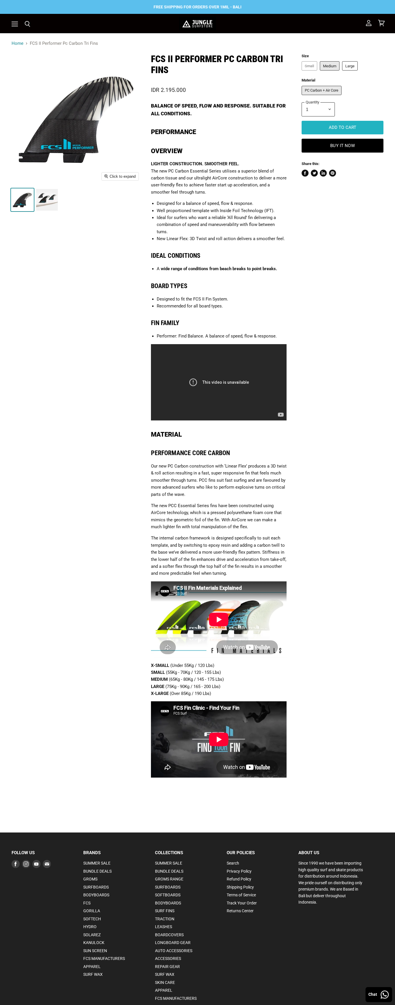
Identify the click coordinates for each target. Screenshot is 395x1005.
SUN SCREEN (95, 950)
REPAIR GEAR (167, 966)
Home (17, 43)
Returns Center (240, 910)
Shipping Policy (240, 887)
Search (233, 863)
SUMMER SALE (96, 863)
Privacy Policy (239, 871)
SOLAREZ (92, 934)
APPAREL (92, 966)
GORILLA (91, 910)
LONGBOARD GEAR (173, 942)
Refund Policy (239, 879)
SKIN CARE (165, 982)
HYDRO (90, 926)
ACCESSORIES (168, 958)
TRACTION (164, 919)
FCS (87, 903)
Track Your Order (242, 903)
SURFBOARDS (96, 887)
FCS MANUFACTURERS (104, 958)
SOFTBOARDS (167, 895)
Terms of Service (241, 895)
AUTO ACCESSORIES (173, 950)
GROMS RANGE (169, 879)
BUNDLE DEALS (97, 871)
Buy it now (342, 145)
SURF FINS (164, 910)
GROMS (90, 879)
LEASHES (163, 926)
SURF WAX (93, 974)
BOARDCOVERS (169, 934)
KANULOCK (93, 942)
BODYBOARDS (96, 895)
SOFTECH (92, 919)
